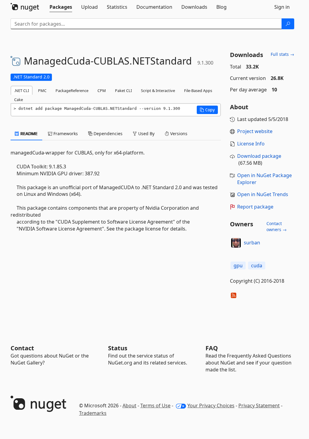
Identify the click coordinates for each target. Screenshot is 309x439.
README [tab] (28, 133)
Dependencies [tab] (107, 133)
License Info (251, 143)
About (129, 405)
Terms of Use (155, 405)
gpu (238, 265)
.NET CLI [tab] (21, 90)
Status (117, 348)
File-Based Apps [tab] (198, 90)
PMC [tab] (42, 90)
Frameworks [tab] (65, 133)
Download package (259, 156)
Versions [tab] (178, 133)
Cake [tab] (18, 99)
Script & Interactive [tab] (158, 90)
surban (252, 242)
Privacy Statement (259, 405)
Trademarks (93, 413)
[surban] (236, 242)
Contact (22, 348)
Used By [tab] (145, 133)
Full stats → (282, 54)
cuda (256, 265)
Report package (255, 206)
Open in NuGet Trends (262, 194)
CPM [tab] (101, 90)
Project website (254, 131)
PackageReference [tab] (72, 90)
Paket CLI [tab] (123, 90)
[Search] (288, 23)
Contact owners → (276, 226)
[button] (207, 110)
